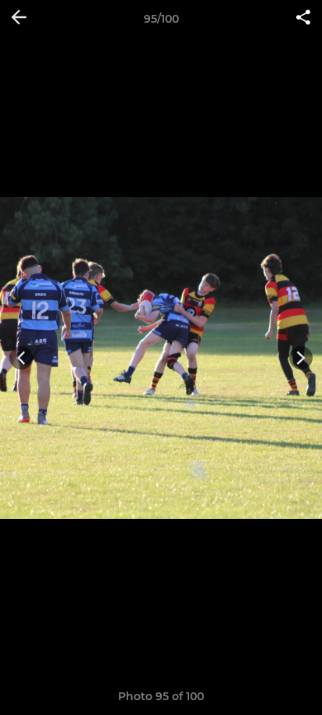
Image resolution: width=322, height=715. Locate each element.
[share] (303, 19)
